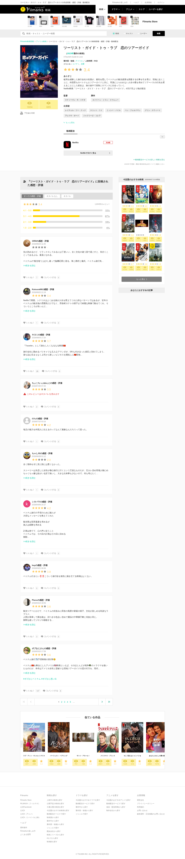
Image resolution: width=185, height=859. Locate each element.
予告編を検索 (29, 113)
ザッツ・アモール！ (83, 755)
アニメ (129, 9)
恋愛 (82, 64)
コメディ (75, 64)
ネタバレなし (52, 196)
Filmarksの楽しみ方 (120, 2)
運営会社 (140, 800)
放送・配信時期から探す (115, 807)
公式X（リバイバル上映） (30, 817)
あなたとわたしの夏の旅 (157, 755)
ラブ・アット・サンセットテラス (34, 755)
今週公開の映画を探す (55, 807)
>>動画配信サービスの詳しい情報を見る (149, 160)
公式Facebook (26, 807)
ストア (142, 9)
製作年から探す (53, 821)
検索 (158, 33)
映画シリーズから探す (55, 835)
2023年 (70, 53)
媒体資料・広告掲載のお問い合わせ (151, 814)
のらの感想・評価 (40, 418)
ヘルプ (136, 2)
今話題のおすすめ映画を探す (58, 810)
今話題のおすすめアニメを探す (118, 800)
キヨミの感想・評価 (41, 334)
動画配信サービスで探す (56, 814)
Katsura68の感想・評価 (43, 289)
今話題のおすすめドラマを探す (88, 800)
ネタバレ (67, 196)
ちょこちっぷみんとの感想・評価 (47, 383)
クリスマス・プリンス (108, 755)
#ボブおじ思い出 (49, 679)
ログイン (161, 2)
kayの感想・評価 (40, 565)
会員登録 (148, 2)
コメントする (50, 277)
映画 (101, 9)
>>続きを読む (29, 265)
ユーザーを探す (156, 9)
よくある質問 (25, 834)
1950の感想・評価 (40, 241)
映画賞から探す (53, 817)
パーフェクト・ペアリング (58, 755)
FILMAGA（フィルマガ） (30, 804)
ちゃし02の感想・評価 (42, 453)
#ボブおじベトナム (32, 679)
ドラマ (115, 9)
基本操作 (23, 828)
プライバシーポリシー (145, 804)
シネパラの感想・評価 (42, 502)
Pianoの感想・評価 (41, 600)
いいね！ (30, 277)
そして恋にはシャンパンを (132, 755)
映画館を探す (52, 842)
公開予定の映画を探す (55, 804)
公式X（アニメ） (27, 814)
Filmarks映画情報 (27, 41)
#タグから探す (52, 838)
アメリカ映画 (41, 41)
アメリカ (79, 61)
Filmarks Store (26, 800)
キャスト (129, 33)
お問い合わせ (142, 810)
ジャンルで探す (53, 828)
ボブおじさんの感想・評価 (44, 648)
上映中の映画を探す (54, 800)
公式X (22, 810)
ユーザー (143, 33)
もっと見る (70, 123)
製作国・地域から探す (55, 824)
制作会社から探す (113, 810)
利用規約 (140, 807)
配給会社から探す (54, 831)
